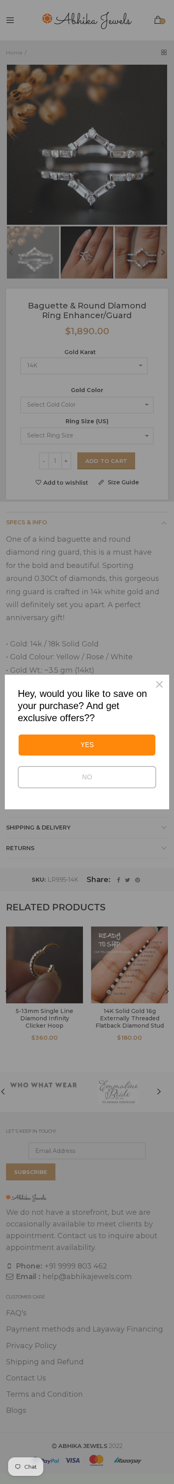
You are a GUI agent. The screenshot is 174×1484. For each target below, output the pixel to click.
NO (87, 777)
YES (87, 744)
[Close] (159, 684)
